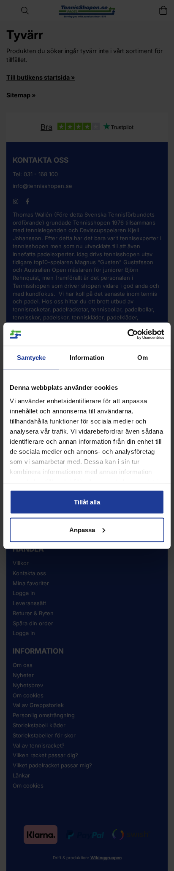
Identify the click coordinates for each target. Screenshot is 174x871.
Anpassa (82, 529)
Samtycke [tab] (31, 357)
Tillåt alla (87, 502)
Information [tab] (87, 357)
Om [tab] (142, 357)
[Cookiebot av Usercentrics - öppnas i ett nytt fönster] (127, 334)
